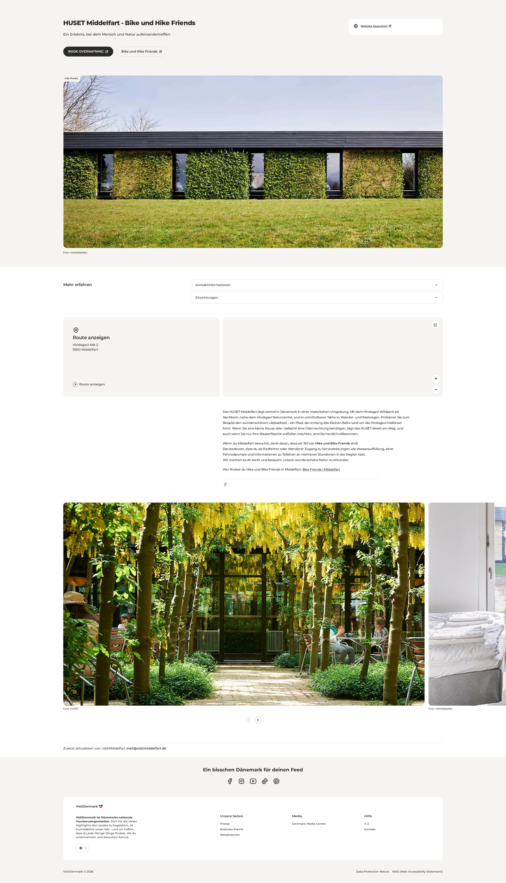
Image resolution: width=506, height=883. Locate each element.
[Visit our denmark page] (229, 781)
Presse (225, 824)
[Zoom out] (436, 389)
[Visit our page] (241, 781)
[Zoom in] (436, 378)
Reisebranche (230, 835)
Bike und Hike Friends (139, 51)
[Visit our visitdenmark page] (253, 781)
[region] (333, 356)
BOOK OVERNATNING (86, 51)
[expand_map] (435, 325)
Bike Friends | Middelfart (321, 469)
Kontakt (370, 829)
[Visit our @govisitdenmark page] (264, 781)
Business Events (231, 829)
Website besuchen (374, 26)
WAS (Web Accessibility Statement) (417, 871)
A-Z (366, 824)
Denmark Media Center (309, 824)
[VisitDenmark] (89, 806)
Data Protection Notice (372, 871)
